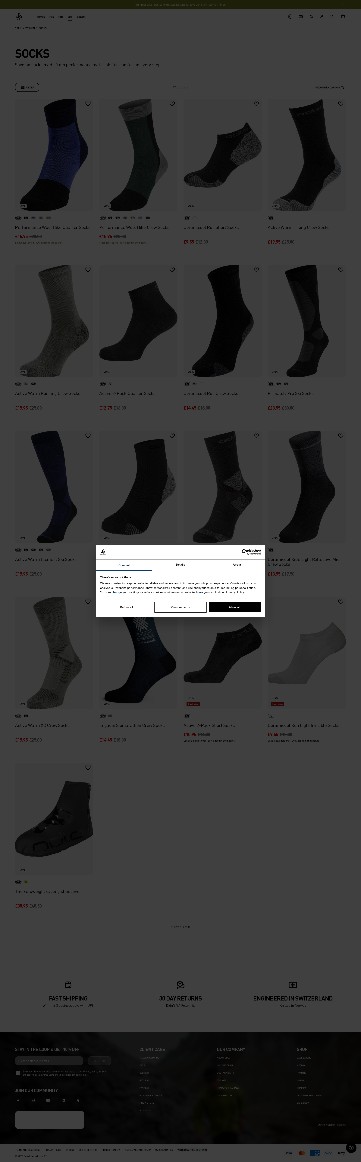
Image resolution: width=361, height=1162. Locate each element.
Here (199, 592)
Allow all (234, 607)
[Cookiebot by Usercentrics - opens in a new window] (244, 552)
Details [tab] (180, 564)
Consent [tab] (124, 565)
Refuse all (126, 607)
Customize (178, 607)
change (117, 592)
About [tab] (237, 564)
